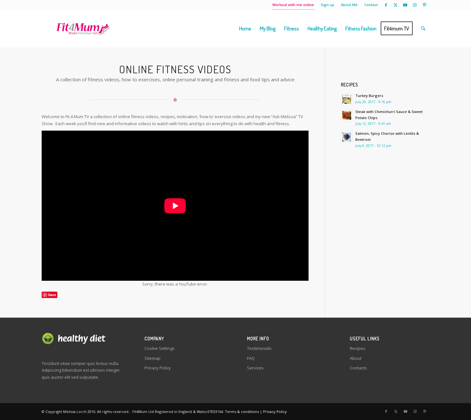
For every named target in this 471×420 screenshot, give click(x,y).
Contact (371, 4)
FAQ (251, 358)
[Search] (423, 28)
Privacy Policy (158, 368)
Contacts (358, 368)
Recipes (357, 348)
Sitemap (153, 358)
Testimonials (259, 348)
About (355, 358)
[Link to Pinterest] (424, 5)
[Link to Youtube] (405, 5)
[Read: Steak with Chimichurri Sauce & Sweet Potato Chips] (346, 115)
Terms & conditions (242, 411)
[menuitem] (293, 4)
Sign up (327, 4)
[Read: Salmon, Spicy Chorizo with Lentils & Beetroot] (346, 137)
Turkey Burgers (369, 95)
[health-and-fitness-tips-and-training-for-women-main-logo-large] (83, 28)
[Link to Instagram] (414, 5)
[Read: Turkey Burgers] (346, 99)
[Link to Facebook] (386, 5)
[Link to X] (395, 5)
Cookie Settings (160, 348)
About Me (349, 4)
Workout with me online (293, 4)
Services (255, 368)
